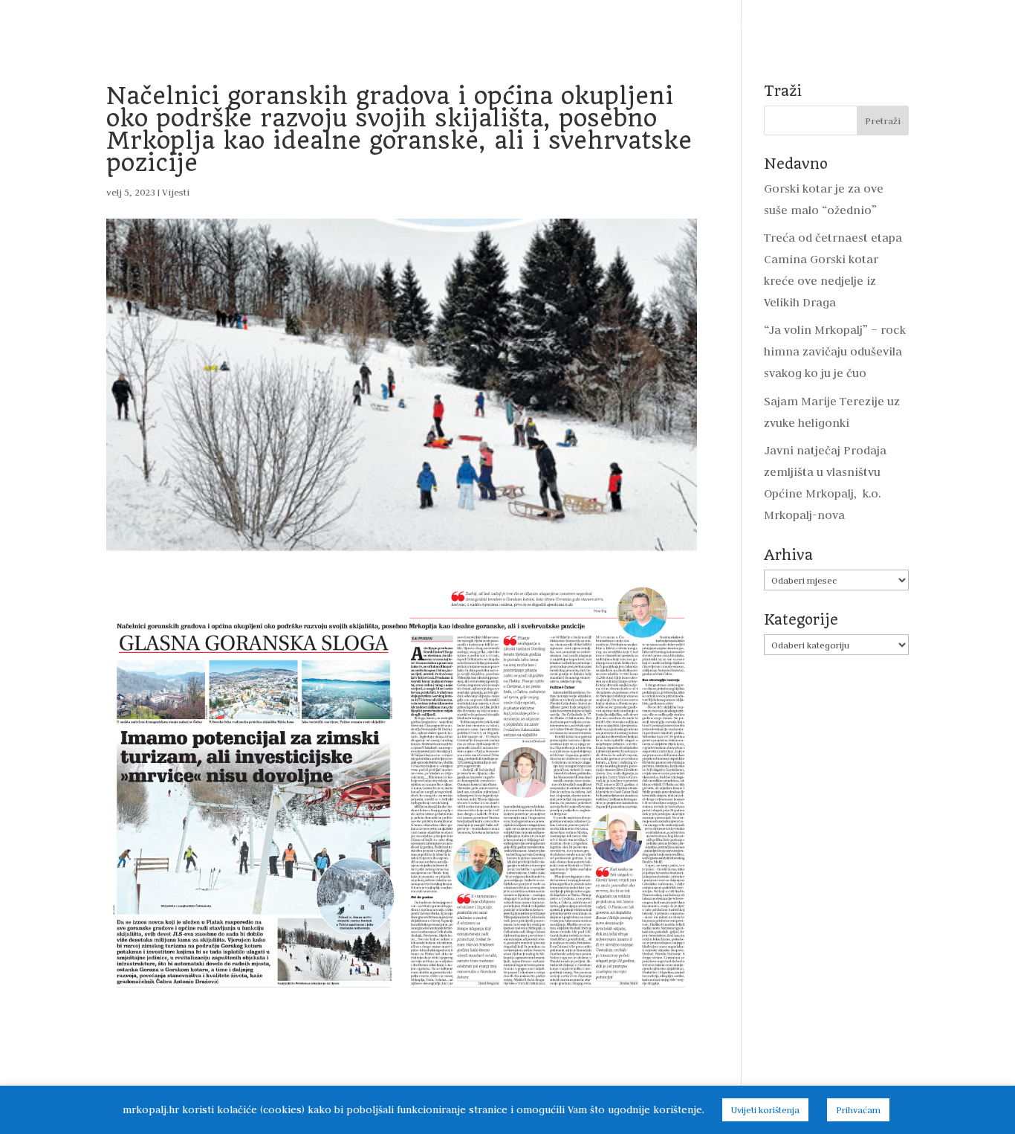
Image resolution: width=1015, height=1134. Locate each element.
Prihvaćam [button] (858, 1109)
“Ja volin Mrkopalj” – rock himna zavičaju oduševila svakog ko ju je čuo (835, 351)
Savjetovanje (637, 24)
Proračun (342, 24)
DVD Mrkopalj (870, 24)
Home (61, 24)
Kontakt (947, 24)
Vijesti (114, 24)
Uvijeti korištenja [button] (765, 1109)
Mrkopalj (791, 24)
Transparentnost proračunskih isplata (485, 24)
